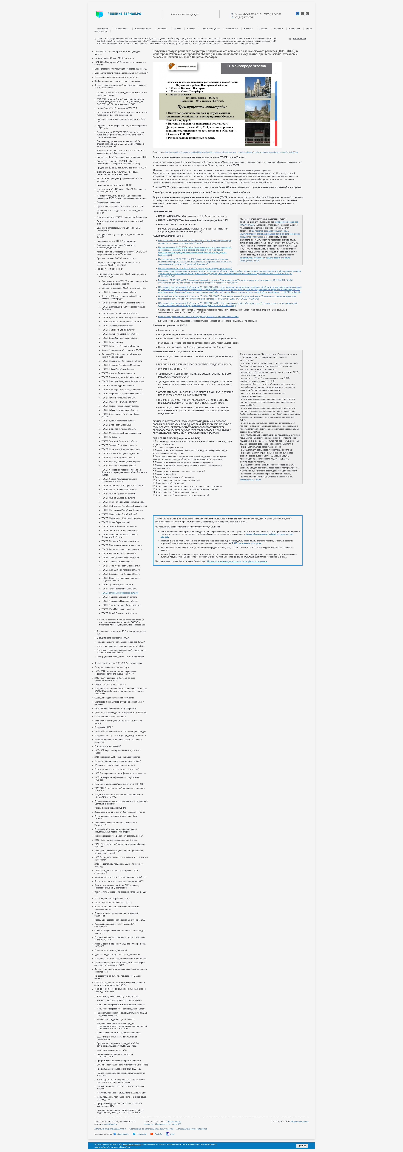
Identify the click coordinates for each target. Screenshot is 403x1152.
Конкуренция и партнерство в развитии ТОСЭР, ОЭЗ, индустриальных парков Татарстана (122, 253)
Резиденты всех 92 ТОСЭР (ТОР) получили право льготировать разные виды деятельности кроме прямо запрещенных (120, 134)
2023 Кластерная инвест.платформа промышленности (120, 773)
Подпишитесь (122, 29)
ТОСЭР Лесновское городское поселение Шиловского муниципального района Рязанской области (124, 472)
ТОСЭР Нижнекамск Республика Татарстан (122, 510)
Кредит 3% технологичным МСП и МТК (113, 902)
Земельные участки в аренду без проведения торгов (119, 812)
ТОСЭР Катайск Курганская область (119, 457)
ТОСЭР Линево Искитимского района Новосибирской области (119, 480)
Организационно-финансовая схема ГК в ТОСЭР (120, 206)
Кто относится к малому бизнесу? (110, 950)
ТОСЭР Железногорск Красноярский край (121, 433)
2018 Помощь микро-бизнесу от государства (118, 996)
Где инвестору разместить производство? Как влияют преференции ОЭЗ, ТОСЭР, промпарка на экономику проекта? (120, 144)
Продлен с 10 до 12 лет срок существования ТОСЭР (122, 157)
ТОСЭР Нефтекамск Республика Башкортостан (124, 506)
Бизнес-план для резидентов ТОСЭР (114, 185)
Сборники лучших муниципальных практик (114, 765)
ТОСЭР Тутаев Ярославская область (119, 589)
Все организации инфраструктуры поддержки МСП (118, 881)
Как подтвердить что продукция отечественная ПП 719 (120, 69)
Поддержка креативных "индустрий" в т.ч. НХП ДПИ (119, 784)
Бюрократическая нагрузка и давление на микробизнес (120, 877)
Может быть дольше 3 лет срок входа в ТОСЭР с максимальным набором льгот (120, 151)
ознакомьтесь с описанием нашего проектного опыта (265, 258)
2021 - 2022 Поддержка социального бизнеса (115, 840)
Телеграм (141, 1134)
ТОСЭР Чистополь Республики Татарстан (121, 605)
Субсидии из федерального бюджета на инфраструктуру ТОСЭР (116, 246)
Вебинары (162, 29)
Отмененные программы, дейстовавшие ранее (119, 1032)
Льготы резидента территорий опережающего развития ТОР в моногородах (226, 38)
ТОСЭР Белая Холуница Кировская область (123, 377)
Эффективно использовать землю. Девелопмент (117, 81)
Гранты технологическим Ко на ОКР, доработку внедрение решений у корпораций (116, 886)
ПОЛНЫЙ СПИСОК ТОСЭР (110, 269)
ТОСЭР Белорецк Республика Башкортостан (123, 381)
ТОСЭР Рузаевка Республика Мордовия (121, 365)
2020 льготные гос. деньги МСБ (112, 1050)
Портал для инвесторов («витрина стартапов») (116, 769)
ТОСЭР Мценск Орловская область (118, 494)
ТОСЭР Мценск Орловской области (118, 498)
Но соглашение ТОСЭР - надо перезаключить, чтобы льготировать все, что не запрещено (122, 113)
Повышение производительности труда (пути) (116, 77)
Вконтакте (123, 1134)
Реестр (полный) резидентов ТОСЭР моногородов (120, 657)
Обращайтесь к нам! (250, 261)
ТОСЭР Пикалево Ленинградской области (121, 321)
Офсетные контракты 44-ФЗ (107, 746)
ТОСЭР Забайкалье (111, 437)
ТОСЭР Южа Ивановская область (118, 609)
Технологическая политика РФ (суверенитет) (115, 708)
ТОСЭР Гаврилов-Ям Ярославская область (122, 393)
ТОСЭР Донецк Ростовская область (119, 421)
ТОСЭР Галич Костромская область (119, 398)
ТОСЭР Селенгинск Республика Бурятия (121, 566)
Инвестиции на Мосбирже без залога (112, 898)
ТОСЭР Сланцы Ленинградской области (121, 570)
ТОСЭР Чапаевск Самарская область (119, 597)
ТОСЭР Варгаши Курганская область (119, 385)
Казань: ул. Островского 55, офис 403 (162, 1124)
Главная (263, 29)
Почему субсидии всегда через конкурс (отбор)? (117, 761)
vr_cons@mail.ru (109, 1124)
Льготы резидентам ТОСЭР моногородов (116, 241)
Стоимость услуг (210, 29)
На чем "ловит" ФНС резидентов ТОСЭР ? (117, 108)
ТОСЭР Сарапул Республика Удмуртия (120, 557)
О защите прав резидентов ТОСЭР (113, 638)
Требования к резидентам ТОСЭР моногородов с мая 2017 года (146, 41)
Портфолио (232, 29)
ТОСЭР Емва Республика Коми (116, 425)
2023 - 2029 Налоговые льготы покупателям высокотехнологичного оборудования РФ (115, 672)
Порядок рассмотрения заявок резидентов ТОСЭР (121, 642)
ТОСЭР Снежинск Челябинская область (121, 574)
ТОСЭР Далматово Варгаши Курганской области (125, 317)
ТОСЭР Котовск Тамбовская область (119, 466)
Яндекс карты (174, 1121)
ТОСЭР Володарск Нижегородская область (122, 389)
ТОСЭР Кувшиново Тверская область (119, 292)
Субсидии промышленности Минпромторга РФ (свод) (122, 1065)
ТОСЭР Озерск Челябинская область (119, 526)
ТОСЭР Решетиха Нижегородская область (122, 549)
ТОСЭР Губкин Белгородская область (120, 410)
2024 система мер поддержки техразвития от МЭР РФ (120, 712)
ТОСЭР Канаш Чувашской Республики (120, 334)
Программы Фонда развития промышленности (119, 1061)
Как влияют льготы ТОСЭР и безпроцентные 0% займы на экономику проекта (125, 282)
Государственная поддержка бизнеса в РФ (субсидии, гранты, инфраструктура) (146, 38)
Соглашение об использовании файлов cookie (151, 1129)
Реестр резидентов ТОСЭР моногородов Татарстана (122, 217)
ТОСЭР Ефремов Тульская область (119, 429)
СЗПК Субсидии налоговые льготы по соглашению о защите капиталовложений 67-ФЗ (119, 983)
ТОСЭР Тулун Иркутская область (117, 584)
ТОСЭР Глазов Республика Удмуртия (119, 402)
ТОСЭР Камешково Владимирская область (122, 449)
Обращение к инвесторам (109, 202)
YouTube (158, 1134)
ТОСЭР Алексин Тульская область (118, 373)
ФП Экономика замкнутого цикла (110, 716)
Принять (302, 1145)
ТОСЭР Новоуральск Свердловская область (123, 518)
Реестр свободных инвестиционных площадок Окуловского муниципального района (198, 316)
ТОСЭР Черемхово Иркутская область (120, 601)
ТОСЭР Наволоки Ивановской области (120, 313)
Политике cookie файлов (119, 1147)
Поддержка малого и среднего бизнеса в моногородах (120, 958)
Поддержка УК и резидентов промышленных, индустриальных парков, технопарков (116, 830)
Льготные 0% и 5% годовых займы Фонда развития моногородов (121, 297)
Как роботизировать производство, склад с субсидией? (121, 73)
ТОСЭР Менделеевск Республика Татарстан (123, 485)
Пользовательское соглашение (191, 1129)
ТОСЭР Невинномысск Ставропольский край (123, 502)
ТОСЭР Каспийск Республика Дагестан (120, 453)
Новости (278, 29)
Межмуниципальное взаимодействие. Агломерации (121, 1093)
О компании (102, 29)
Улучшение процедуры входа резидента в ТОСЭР (120, 646)
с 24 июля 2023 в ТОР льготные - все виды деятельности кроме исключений (117, 173)
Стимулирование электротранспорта (111, 667)
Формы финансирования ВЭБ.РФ (110, 808)
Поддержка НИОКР (103, 727)
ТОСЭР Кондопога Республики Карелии (120, 346)
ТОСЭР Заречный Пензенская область (120, 441)
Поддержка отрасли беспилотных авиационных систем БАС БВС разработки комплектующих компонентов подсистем (120, 691)
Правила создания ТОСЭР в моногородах (117, 258)
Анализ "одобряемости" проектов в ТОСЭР (122, 350)
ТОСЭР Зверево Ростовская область (119, 445)
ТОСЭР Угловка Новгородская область (120, 593)
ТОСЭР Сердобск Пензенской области (120, 338)
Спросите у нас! (143, 29)
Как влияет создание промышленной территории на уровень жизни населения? (121, 651)
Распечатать (299, 38)
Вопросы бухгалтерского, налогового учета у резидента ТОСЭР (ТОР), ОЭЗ (118, 263)
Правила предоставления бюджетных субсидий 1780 (119, 920)
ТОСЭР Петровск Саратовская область (120, 541)
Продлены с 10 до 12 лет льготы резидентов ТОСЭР (122, 168)
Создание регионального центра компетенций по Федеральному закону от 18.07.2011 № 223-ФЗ (120, 1111)
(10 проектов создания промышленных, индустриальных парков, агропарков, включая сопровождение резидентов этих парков (270, 234)
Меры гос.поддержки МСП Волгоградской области (121, 1009)
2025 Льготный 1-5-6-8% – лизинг (110, 684)
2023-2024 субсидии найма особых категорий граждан (120, 731)
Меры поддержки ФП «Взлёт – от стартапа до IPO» (119, 836)
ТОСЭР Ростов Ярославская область (119, 553)
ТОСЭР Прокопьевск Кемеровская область (122, 545)
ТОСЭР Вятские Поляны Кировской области (123, 303)
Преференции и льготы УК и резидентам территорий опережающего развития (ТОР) (119, 963)
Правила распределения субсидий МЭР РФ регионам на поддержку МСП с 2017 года (118, 1044)
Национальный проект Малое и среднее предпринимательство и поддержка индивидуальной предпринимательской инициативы (122, 1026)
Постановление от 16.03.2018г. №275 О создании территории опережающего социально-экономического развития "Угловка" (194, 241)
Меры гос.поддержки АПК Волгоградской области (121, 1004)
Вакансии (248, 29)
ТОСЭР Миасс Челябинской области (119, 489)
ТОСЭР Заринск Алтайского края (117, 326)
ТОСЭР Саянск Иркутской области (118, 330)
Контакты (294, 29)
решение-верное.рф (132, 1144)
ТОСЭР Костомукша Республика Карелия (121, 461)
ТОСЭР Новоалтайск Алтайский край (119, 514)
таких (247, 543)
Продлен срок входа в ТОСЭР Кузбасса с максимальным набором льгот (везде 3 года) (118, 162)
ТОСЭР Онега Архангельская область (120, 530)
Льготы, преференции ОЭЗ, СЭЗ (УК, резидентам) (118, 663)
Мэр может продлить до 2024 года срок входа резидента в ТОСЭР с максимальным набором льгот (122, 197)
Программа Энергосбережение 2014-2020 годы (119, 1069)
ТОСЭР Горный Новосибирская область (120, 406)
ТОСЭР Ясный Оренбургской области (119, 613)
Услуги (177, 29)
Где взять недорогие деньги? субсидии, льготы (117, 954)
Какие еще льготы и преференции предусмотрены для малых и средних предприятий (121, 1080)
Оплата (191, 29)
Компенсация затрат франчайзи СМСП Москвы (119, 1000)
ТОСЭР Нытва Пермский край (116, 522)
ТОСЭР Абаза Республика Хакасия (118, 369)
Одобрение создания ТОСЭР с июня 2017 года (124, 288)
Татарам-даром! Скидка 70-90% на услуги (114, 58)
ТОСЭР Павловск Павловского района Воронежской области (120, 535)
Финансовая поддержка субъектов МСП (116, 1019)
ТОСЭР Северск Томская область (118, 562)
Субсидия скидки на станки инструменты (114, 698)
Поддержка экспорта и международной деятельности (120, 735)
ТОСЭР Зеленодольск (112, 342)
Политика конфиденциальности (110, 1129)
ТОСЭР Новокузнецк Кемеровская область (122, 361)
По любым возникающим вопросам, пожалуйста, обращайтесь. (237, 561)
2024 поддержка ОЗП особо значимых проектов (117, 757)
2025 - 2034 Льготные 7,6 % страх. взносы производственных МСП (114, 679)
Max (172, 1134)
